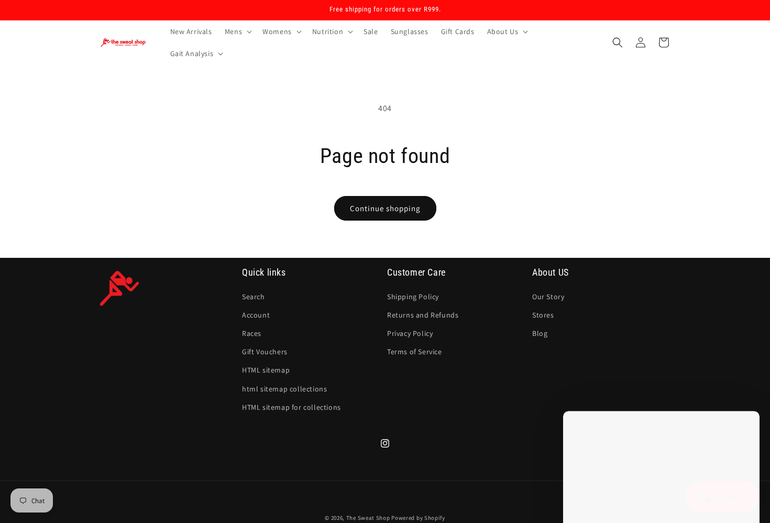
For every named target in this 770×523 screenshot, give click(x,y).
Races (251, 333)
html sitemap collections (284, 388)
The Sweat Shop (368, 517)
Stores (543, 314)
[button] (237, 31)
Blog (539, 333)
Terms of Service (414, 351)
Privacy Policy (410, 333)
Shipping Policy (413, 296)
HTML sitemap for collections (291, 406)
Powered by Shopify (418, 517)
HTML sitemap (266, 370)
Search (253, 296)
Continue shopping (385, 208)
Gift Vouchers (265, 351)
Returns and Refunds (422, 314)
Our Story (548, 296)
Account (256, 314)
